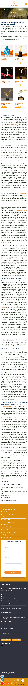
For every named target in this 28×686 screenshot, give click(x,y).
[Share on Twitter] (7, 673)
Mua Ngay (4, 63)
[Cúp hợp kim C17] (7, 51)
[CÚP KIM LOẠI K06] (21, 94)
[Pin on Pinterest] (11, 673)
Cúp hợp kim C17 (5, 59)
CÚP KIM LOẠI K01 (19, 59)
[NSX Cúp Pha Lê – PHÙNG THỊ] (14, 4)
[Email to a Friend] (9, 673)
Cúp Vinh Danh (12, 9)
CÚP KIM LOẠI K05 (5, 103)
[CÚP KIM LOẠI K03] (21, 73)
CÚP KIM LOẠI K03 (19, 81)
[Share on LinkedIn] (14, 673)
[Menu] (2, 4)
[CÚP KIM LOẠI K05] (7, 94)
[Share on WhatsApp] (2, 673)
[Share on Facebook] (4, 673)
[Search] (26, 4)
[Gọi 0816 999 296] (2, 683)
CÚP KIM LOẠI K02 (5, 81)
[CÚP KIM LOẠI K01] (21, 51)
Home (5, 9)
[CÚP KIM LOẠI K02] (7, 73)
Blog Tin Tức (14, 682)
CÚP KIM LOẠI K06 (19, 103)
